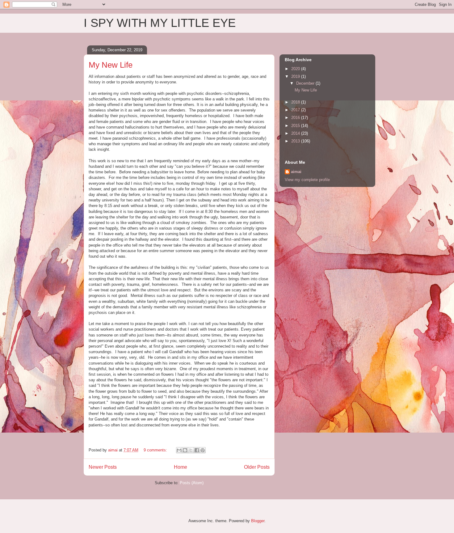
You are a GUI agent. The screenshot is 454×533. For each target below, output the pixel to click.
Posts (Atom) (192, 482)
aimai (296, 171)
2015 (296, 125)
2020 (296, 68)
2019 (296, 76)
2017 (296, 110)
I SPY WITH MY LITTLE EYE (160, 22)
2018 (296, 102)
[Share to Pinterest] (203, 450)
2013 (296, 141)
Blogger (257, 520)
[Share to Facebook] (197, 450)
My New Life (110, 65)
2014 (296, 133)
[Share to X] (191, 450)
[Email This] (179, 450)
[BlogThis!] (185, 450)
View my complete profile (307, 179)
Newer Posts (103, 467)
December (306, 83)
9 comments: (156, 450)
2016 (296, 117)
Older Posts (257, 467)
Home (180, 467)
